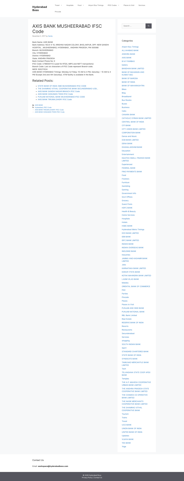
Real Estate (127, 319)
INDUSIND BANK (129, 251)
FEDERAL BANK (128, 168)
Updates (125, 436)
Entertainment (128, 154)
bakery (125, 65)
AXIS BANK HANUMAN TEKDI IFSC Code (49, 112)
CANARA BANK (128, 115)
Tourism (125, 414)
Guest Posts (127, 204)
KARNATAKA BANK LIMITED (134, 268)
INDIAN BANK (128, 244)
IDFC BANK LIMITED (130, 240)
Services (142, 5)
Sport (124, 348)
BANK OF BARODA (130, 78)
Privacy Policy (87, 478)
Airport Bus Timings (96, 5)
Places (124, 301)
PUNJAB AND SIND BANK (133, 308)
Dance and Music (129, 136)
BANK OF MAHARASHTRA (133, 86)
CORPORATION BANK (131, 133)
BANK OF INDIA (128, 82)
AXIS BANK (39, 105)
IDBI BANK (126, 237)
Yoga (124, 446)
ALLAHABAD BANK (130, 50)
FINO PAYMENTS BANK (132, 172)
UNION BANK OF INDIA (132, 428)
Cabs (124, 111)
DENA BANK (127, 143)
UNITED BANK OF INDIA (132, 432)
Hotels (124, 222)
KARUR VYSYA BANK (131, 272)
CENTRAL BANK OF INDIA (133, 122)
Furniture (125, 182)
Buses (124, 104)
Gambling (126, 186)
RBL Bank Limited (129, 315)
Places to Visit (129, 5)
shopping (126, 341)
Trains (124, 418)
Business (125, 107)
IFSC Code (47, 107)
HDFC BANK (127, 208)
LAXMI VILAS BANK (130, 279)
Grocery (125, 200)
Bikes (124, 89)
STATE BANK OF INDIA (131, 355)
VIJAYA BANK (128, 439)
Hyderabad (39, 107)
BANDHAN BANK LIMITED (133, 68)
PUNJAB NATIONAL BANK (133, 312)
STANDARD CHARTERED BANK (135, 351)
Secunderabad (128, 333)
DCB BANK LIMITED (130, 140)
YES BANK (126, 443)
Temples (125, 379)
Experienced (127, 164)
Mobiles (125, 283)
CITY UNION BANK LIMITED (133, 129)
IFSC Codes (112, 5)
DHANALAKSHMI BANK (132, 147)
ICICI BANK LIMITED (130, 233)
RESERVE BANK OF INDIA (133, 323)
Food (79, 5)
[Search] (149, 26)
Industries (126, 255)
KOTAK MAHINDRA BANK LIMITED (136, 275)
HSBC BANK (127, 226)
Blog (124, 93)
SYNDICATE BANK (129, 359)
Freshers (125, 179)
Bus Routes (127, 100)
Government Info (129, 193)
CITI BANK (126, 125)
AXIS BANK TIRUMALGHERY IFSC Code (49, 110)
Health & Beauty (129, 211)
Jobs (124, 265)
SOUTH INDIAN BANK (131, 344)
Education (126, 151)
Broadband (126, 96)
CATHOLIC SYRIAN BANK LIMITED (136, 118)
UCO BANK (126, 425)
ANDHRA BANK (128, 54)
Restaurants (127, 330)
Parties (125, 294)
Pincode (58, 12)
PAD (123, 290)
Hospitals (69, 5)
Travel (57, 5)
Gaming (125, 190)
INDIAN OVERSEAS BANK (133, 248)
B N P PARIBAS (128, 61)
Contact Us (98, 478)
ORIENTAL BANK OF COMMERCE (136, 286)
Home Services (128, 215)
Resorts (125, 326)
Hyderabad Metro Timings (133, 229)
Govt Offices (127, 197)
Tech (124, 369)
